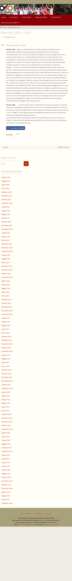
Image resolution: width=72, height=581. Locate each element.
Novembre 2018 (7, 421)
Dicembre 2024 (6, 225)
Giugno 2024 (5, 236)
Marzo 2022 (5, 295)
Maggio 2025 (5, 214)
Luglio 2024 (5, 232)
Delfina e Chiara (63, 147)
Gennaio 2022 (6, 303)
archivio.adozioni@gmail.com (27, 524)
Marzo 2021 (5, 332)
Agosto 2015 (5, 491)
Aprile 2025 (5, 217)
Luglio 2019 (5, 395)
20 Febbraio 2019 (9, 37)
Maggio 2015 (5, 495)
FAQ (5, 27)
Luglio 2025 (5, 206)
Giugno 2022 (5, 284)
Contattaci (48, 513)
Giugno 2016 (5, 469)
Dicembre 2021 (6, 306)
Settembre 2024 (7, 228)
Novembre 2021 (7, 310)
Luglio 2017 (5, 458)
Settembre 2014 (7, 503)
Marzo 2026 (5, 188)
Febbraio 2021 (6, 336)
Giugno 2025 (5, 210)
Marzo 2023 (5, 262)
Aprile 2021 (5, 328)
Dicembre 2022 (6, 266)
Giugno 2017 (5, 462)
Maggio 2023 (5, 258)
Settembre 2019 (7, 388)
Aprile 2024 (5, 240)
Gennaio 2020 (6, 373)
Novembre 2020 (7, 343)
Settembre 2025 (7, 203)
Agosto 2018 (5, 432)
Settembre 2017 (7, 451)
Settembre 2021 (7, 314)
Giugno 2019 (5, 399)
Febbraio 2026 (6, 191)
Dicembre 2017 (6, 447)
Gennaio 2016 (6, 477)
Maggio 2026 (5, 180)
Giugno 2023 (5, 254)
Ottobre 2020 (6, 347)
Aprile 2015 (5, 499)
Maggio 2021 (5, 325)
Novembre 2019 (7, 380)
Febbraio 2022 (6, 299)
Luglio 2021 (5, 317)
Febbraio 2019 (6, 414)
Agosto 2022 (5, 280)
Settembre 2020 (7, 351)
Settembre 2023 (7, 251)
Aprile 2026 (5, 184)
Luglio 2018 (5, 436)
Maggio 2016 (5, 473)
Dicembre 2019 (6, 377)
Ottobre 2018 (6, 425)
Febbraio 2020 (6, 369)
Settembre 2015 (7, 488)
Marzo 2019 (5, 410)
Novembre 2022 (7, 269)
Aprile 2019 (5, 406)
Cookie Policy (38, 513)
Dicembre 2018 (6, 417)
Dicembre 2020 (6, 340)
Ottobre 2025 (6, 199)
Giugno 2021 (5, 321)
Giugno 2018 (5, 440)
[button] (36, 45)
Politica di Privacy (25, 513)
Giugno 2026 (5, 177)
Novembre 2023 (7, 247)
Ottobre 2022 (6, 273)
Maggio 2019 (5, 403)
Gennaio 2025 (6, 221)
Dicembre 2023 (6, 243)
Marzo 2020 (5, 366)
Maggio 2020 (5, 358)
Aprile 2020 (5, 362)
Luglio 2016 (5, 466)
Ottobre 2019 (6, 384)
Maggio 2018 (5, 443)
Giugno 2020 (5, 354)
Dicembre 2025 (6, 195)
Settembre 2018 (7, 428)
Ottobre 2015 (6, 484)
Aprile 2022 (5, 291)
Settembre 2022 (7, 277)
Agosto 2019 (5, 391)
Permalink (9, 134)
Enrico (6, 147)
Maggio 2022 (5, 288)
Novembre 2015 (7, 480)
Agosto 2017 (5, 454)
